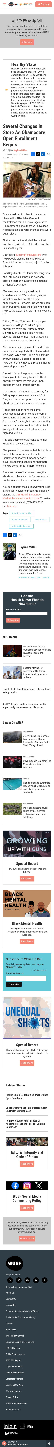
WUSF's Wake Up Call (27, 21)
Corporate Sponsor (14, 1379)
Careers (9, 1324)
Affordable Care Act (21, 526)
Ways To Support (13, 1391)
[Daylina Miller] (9, 551)
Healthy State (23, 64)
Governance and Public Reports (20, 1342)
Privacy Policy (12, 1397)
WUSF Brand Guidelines (16, 1403)
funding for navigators (28, 254)
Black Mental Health (27, 923)
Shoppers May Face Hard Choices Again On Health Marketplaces (26, 1109)
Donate (45, 4)
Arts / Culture (28, 757)
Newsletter (11, 1305)
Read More (27, 878)
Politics (26, 778)
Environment (28, 732)
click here (11, 506)
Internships (11, 1330)
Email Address (15, 973)
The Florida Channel (15, 1336)
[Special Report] (27, 844)
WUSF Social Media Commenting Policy (27, 1198)
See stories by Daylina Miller (34, 577)
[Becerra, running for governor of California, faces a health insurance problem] (12, 672)
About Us (10, 1293)
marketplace (41, 519)
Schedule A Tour (13, 1410)
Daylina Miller (20, 150)
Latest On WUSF (13, 722)
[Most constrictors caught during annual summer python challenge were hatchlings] (12, 809)
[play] (4, 1443)
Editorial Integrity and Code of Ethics (27, 1154)
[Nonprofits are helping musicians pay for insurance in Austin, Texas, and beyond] (12, 651)
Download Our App (14, 1385)
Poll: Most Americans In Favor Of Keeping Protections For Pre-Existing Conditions (25, 1123)
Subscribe (27, 42)
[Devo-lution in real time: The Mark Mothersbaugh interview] (12, 762)
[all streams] (50, 1443)
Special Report (27, 863)
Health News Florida (21, 513)
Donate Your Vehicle (15, 1373)
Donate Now (27, 1238)
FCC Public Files (13, 1348)
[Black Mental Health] (27, 903)
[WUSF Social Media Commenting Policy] (27, 1185)
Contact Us (11, 1299)
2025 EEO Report (13, 1360)
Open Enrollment (20, 519)
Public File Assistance (15, 1354)
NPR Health (10, 637)
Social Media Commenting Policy (20, 1317)
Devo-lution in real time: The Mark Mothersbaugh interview (37, 764)
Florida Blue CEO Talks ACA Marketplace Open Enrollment (27, 1096)
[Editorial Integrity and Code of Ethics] (27, 1141)
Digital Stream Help (14, 1367)
